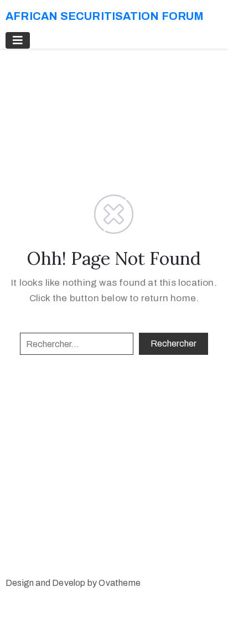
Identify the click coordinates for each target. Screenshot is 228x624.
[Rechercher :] (76, 344)
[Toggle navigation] (18, 40)
